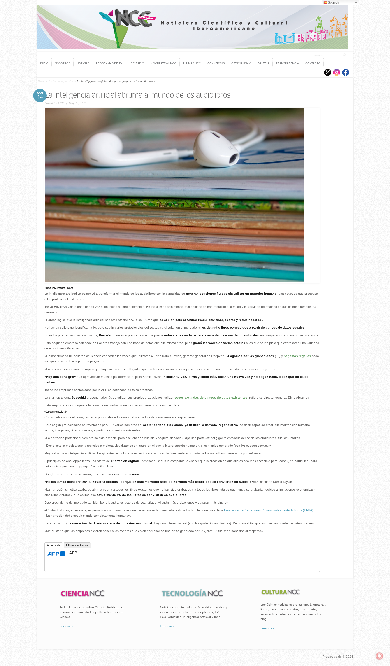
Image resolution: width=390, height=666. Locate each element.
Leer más (66, 626)
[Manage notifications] (379, 656)
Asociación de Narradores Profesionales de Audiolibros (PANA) (268, 510)
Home (41, 81)
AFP (61, 103)
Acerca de (53, 545)
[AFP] (56, 555)
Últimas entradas (77, 545)
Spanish (333, 2)
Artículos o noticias (61, 81)
